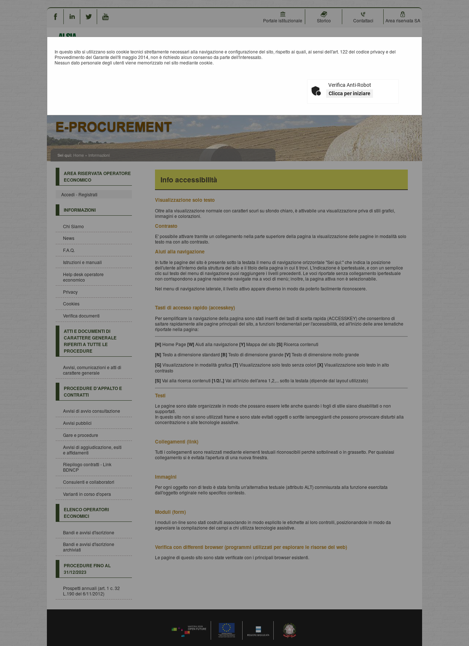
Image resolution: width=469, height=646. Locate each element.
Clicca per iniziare (349, 93)
